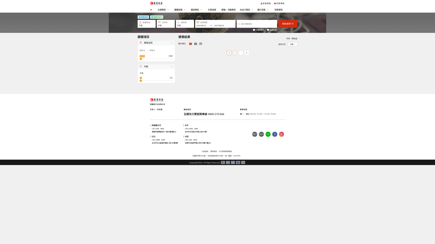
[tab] (190, 43)
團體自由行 (157, 17)
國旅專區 (195, 9)
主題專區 (162, 9)
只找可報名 (259, 30)
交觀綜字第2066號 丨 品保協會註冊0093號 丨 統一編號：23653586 (216, 156)
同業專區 (280, 3)
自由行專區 (245, 9)
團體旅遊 (178, 9)
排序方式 (282, 44)
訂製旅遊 (212, 9)
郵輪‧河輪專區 (228, 9)
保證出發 (273, 30)
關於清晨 (261, 9)
